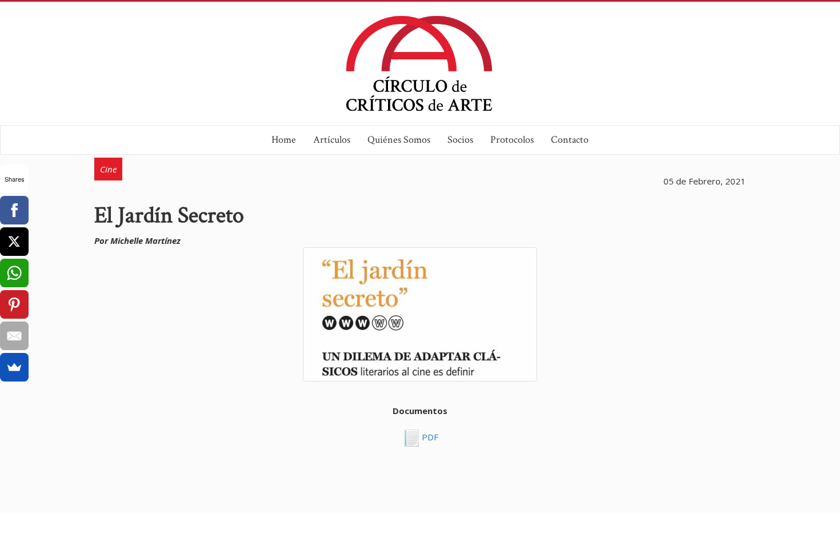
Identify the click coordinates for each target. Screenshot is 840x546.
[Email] (14, 336)
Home (283, 139)
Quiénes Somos (398, 139)
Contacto (570, 139)
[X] (14, 241)
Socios (460, 139)
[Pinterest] (14, 304)
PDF (428, 437)
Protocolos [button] (512, 139)
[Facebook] (14, 210)
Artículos (331, 139)
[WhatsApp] (14, 273)
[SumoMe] (14, 367)
